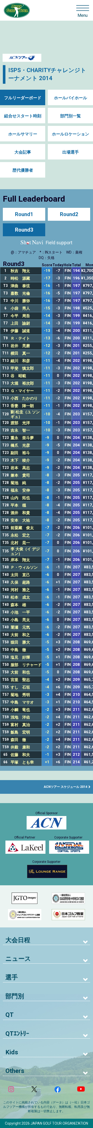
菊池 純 (18, 483)
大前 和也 (20, 672)
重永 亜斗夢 (22, 438)
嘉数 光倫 (20, 293)
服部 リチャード (26, 664)
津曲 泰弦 (20, 286)
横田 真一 (20, 353)
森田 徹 (18, 739)
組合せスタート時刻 (22, 115)
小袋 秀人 (20, 308)
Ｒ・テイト (20, 338)
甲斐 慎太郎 (22, 368)
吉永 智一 (20, 430)
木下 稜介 (20, 460)
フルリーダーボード (22, 97)
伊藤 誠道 (20, 331)
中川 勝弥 (20, 301)
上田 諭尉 (20, 323)
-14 (47, 316)
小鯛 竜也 (20, 709)
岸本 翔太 (20, 560)
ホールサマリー (22, 134)
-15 (47, 308)
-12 (47, 346)
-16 (47, 286)
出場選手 (70, 152)
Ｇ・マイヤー (22, 390)
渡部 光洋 (20, 423)
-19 (47, 271)
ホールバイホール (70, 97)
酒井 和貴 (20, 512)
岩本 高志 (20, 468)
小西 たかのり (24, 398)
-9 (47, 438)
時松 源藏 (20, 278)
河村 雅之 (20, 590)
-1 (47, 754)
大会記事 (22, 152)
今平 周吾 (20, 316)
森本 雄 (18, 605)
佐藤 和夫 (20, 754)
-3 (47, 694)
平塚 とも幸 (22, 762)
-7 (47, 527)
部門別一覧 (70, 115)
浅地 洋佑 (20, 717)
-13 (47, 331)
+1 (47, 762)
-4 (47, 679)
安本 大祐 (20, 520)
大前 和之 (20, 634)
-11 (47, 361)
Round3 (24, 230)
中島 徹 (18, 649)
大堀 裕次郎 (22, 383)
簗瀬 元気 (20, 627)
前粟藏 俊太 (22, 527)
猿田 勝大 (20, 642)
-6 (47, 567)
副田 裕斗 (20, 453)
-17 (47, 278)
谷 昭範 (18, 376)
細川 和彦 (20, 361)
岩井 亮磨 (20, 346)
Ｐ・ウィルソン (24, 567)
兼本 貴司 (20, 475)
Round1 (24, 214)
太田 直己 (20, 575)
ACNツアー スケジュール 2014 (65, 787)
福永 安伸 (20, 490)
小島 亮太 (20, 620)
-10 (47, 414)
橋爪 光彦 (20, 445)
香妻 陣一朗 (22, 405)
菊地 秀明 (20, 694)
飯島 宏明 (20, 732)
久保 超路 (20, 582)
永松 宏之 (20, 535)
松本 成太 (20, 597)
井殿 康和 (20, 747)
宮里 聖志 (20, 679)
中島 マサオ (22, 702)
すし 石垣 (20, 687)
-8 (47, 475)
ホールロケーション (70, 134)
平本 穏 (18, 505)
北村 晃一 (20, 542)
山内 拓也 (20, 498)
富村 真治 (20, 724)
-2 (47, 709)
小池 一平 (20, 612)
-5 (47, 642)
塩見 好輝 (20, 657)
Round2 (69, 214)
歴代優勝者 (22, 170)
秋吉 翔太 (20, 271)
